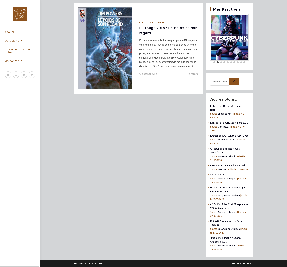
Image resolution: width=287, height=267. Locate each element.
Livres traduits (156, 23)
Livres (142, 23)
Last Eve (222, 169)
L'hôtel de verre (225, 114)
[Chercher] (234, 82)
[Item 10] (244, 62)
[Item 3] (221, 62)
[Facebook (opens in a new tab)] (8, 74)
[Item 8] (238, 62)
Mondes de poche (226, 139)
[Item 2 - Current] (218, 62)
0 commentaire (149, 74)
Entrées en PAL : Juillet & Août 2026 (229, 135)
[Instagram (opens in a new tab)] (16, 74)
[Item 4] (224, 62)
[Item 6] (231, 62)
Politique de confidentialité (242, 264)
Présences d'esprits (227, 178)
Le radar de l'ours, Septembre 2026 (229, 122)
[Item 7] (234, 62)
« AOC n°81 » (217, 174)
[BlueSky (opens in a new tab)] (24, 74)
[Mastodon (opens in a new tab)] (32, 74)
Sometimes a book (226, 156)
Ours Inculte (224, 127)
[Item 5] (228, 62)
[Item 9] (241, 62)
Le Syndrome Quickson (229, 195)
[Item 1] (214, 62)
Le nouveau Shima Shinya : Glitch (228, 165)
